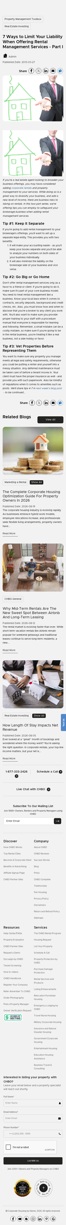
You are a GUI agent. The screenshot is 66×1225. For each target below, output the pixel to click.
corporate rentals (21, 188)
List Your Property (43, 946)
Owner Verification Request (17, 1011)
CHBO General (13, 599)
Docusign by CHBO (13, 959)
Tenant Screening (12, 966)
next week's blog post (49, 388)
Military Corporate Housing (47, 1022)
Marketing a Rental (15, 482)
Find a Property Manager (16, 1004)
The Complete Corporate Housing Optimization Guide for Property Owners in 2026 (31, 496)
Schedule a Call (48, 771)
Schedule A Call (42, 953)
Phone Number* (11, 1127)
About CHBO (40, 847)
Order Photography (14, 998)
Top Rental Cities (12, 854)
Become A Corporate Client (17, 860)
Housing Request (42, 940)
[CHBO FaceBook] (13, 1218)
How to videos (11, 972)
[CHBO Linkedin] (39, 1218)
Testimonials (40, 886)
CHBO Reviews (41, 854)
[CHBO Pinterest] (46, 1218)
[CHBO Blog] (26, 1218)
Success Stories (42, 860)
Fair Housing (40, 892)
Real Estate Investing (17, 26)
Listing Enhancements (45, 989)
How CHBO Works (13, 847)
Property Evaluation (14, 940)
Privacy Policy (41, 899)
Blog (36, 866)
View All (50, 419)
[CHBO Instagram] (33, 1218)
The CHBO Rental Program (47, 933)
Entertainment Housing (45, 1048)
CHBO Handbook (12, 978)
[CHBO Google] (53, 1218)
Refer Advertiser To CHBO (17, 991)
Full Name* (9, 1096)
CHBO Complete (42, 879)
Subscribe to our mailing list (33, 806)
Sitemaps (38, 918)
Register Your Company (16, 985)
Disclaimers (40, 905)
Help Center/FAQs (13, 933)
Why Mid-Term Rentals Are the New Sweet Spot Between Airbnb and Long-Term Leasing (31, 613)
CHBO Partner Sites (13, 879)
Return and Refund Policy (47, 911)
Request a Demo (12, 953)
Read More (9, 533)
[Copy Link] (60, 71)
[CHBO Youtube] (19, 1218)
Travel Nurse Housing (45, 1016)
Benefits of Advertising (15, 866)
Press (37, 873)
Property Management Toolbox (23, 19)
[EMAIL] (57, 821)
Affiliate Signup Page (14, 873)
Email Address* (11, 1112)
